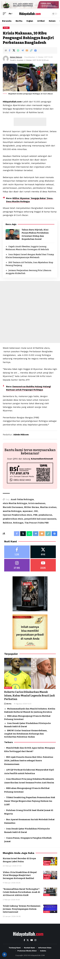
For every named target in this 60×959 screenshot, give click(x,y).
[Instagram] (17, 565)
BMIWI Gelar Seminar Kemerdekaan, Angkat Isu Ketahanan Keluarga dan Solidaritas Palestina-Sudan (25, 733)
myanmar (28, 511)
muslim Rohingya (12, 511)
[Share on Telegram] (22, 50)
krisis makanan (36, 503)
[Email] (27, 50)
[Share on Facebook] (9, 50)
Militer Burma (31, 507)
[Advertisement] (30, 122)
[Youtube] (43, 565)
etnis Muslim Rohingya (15, 503)
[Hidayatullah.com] (30, 13)
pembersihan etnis (13, 519)
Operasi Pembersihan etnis (17, 515)
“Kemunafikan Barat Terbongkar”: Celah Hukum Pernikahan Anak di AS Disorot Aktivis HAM (21, 892)
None (6, 27)
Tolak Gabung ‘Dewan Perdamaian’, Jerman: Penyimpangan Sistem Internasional (22, 909)
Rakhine (7, 523)
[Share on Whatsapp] (18, 50)
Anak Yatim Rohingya (22, 499)
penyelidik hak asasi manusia (40, 519)
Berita (8, 687)
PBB (35, 515)
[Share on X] (14, 50)
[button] (5, 14)
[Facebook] (17, 551)
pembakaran (45, 515)
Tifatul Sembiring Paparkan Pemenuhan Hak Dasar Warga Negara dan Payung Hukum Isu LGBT (29, 801)
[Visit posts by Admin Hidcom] (6, 59)
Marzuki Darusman (13, 507)
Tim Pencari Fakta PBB (37, 523)
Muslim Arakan (48, 507)
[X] (43, 551)
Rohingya (18, 523)
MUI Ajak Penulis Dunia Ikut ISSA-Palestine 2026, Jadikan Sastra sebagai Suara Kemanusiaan (28, 760)
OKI (36, 511)
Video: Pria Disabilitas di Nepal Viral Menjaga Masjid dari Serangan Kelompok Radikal (20, 875)
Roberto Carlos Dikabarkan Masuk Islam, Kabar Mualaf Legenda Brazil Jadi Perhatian (29, 695)
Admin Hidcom (16, 57)
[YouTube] (31, 940)
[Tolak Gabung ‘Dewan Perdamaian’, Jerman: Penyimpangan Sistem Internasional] (50, 909)
